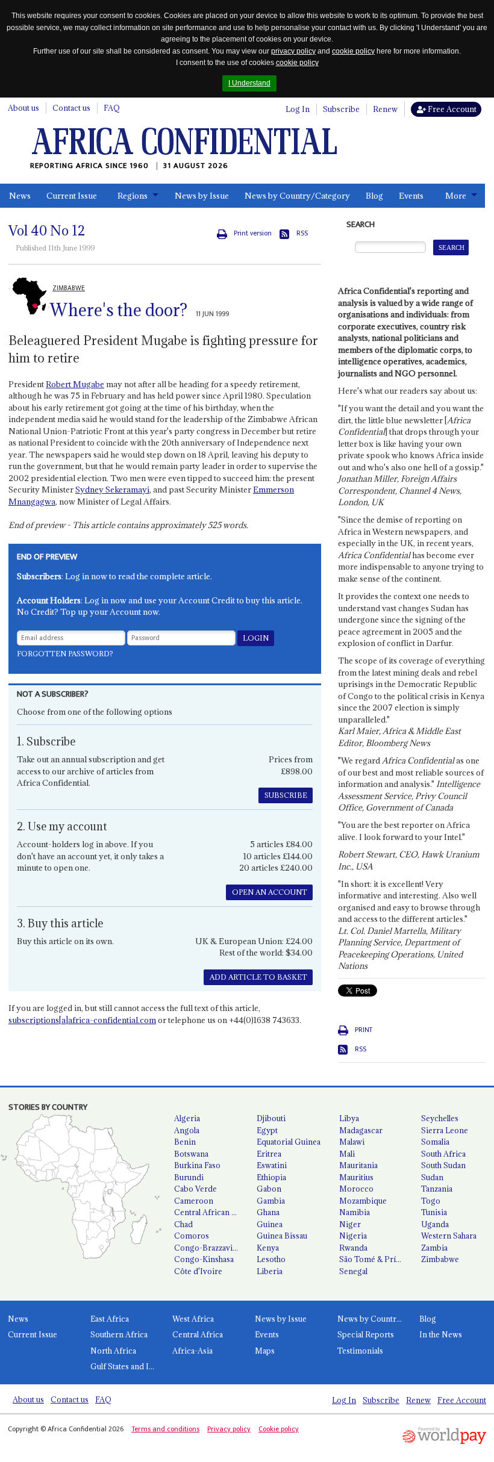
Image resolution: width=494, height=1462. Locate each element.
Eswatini (272, 1165)
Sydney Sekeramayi (112, 489)
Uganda (435, 1224)
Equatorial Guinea (288, 1141)
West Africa (193, 1319)
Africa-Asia (192, 1350)
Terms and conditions (165, 1429)
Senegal (353, 1271)
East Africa (109, 1319)
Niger (350, 1224)
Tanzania (436, 1188)
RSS (302, 233)
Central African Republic (210, 1212)
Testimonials (360, 1350)
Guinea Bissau (282, 1235)
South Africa (443, 1154)
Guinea (270, 1224)
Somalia (435, 1141)
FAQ (112, 108)
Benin (185, 1141)
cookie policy (353, 51)
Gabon (269, 1188)
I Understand (249, 83)
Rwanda (353, 1247)
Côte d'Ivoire (198, 1271)
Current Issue (71, 195)
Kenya (268, 1247)
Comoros (191, 1235)
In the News (440, 1334)
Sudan (432, 1177)
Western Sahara (449, 1235)
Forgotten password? (65, 653)
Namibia (354, 1212)
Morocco (356, 1188)
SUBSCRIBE (285, 795)
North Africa (113, 1350)
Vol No (46, 230)
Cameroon (193, 1200)
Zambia (434, 1247)
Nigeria (353, 1235)
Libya (349, 1118)
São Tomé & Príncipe (375, 1259)
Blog (374, 195)
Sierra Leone (444, 1130)
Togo (430, 1200)
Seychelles (439, 1118)
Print (363, 1030)
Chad (183, 1224)
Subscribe (341, 109)
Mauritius (356, 1177)
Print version (253, 233)
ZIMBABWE (68, 288)
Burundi (189, 1177)
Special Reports (365, 1334)
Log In (298, 109)
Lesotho (271, 1259)
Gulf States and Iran (125, 1366)
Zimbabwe (440, 1259)
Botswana (191, 1154)
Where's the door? (118, 310)
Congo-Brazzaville (207, 1247)
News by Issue (202, 195)
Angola (186, 1130)
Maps (265, 1350)
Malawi (351, 1141)
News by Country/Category (297, 195)
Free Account (451, 109)
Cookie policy (278, 1429)
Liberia (270, 1271)
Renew (385, 109)
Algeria (187, 1118)
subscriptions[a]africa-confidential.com (82, 1020)
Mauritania (358, 1165)
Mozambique (363, 1200)
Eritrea (269, 1154)
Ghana (268, 1212)
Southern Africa (119, 1334)
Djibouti (271, 1118)
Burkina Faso (197, 1165)
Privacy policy (229, 1429)
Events (411, 195)
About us (23, 108)
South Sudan (443, 1165)
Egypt (267, 1130)
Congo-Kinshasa (204, 1259)
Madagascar (361, 1130)
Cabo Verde (195, 1188)
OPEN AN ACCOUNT (269, 892)
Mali (347, 1154)
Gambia (271, 1200)
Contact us (71, 108)
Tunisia (434, 1212)
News (20, 195)
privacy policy (293, 51)
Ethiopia (271, 1177)
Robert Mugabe (75, 384)
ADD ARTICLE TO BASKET (258, 976)
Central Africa (197, 1334)
